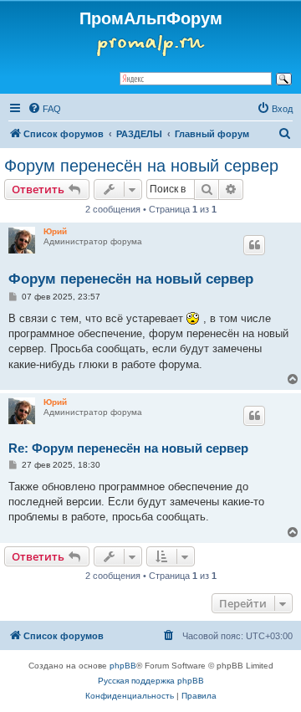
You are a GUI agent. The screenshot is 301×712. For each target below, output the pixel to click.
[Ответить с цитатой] (254, 245)
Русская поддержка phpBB (151, 680)
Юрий (55, 231)
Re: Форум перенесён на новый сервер (128, 448)
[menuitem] (44, 109)
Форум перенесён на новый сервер (141, 165)
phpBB (123, 665)
